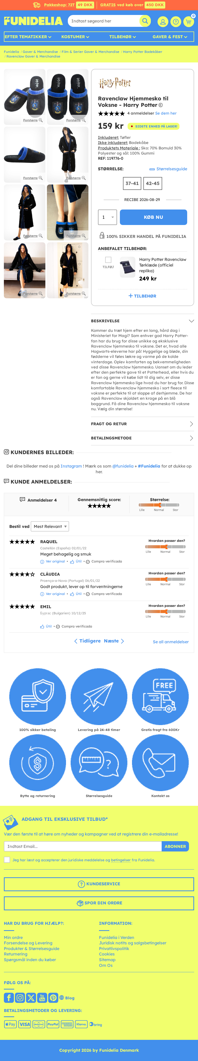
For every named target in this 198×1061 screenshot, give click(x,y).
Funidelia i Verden (116, 937)
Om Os (106, 965)
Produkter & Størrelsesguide (31, 948)
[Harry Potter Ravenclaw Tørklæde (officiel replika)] (127, 267)
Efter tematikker (26, 37)
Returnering (15, 953)
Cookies (107, 953)
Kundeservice (102, 883)
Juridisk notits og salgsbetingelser (132, 942)
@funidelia (123, 466)
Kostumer (73, 37)
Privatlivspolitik (114, 948)
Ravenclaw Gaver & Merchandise (33, 56)
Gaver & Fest (168, 37)
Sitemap (107, 959)
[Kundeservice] (175, 21)
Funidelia (11, 52)
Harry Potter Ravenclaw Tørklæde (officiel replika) (162, 265)
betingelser (121, 860)
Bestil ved (19, 526)
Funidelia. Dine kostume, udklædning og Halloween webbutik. (33, 21)
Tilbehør (120, 37)
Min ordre (13, 937)
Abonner (175, 846)
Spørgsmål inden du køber (30, 959)
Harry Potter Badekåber (142, 52)
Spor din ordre (102, 902)
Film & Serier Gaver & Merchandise (90, 52)
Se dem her (166, 113)
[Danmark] (9, 998)
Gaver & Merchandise (40, 52)
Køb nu (153, 217)
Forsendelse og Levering (28, 942)
